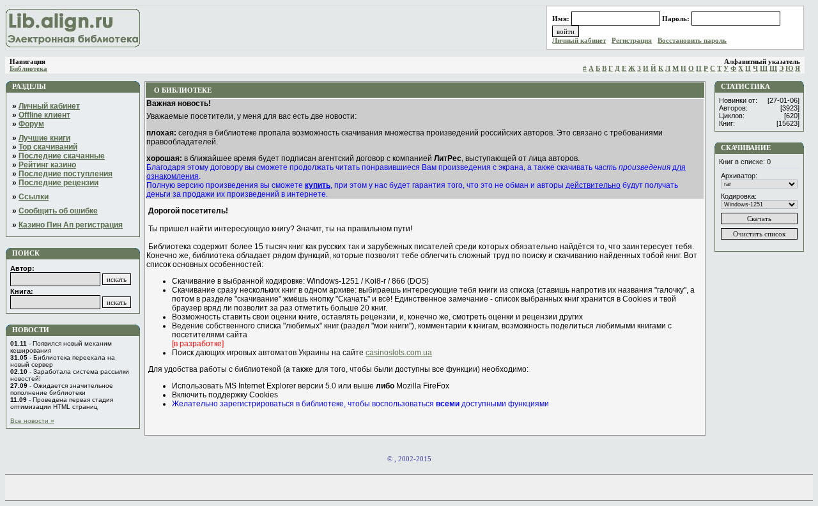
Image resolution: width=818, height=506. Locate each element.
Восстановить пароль (692, 40)
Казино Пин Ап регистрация (71, 224)
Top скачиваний (48, 146)
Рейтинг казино (47, 164)
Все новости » (32, 420)
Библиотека (28, 68)
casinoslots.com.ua (399, 352)
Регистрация (632, 40)
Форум (31, 123)
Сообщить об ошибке (58, 210)
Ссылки (34, 196)
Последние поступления (65, 173)
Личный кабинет (579, 40)
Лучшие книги (44, 138)
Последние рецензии (58, 182)
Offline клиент (44, 115)
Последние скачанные (62, 155)
